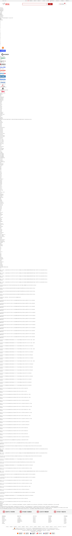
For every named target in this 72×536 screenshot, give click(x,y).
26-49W (1, 159)
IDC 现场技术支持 (2, 507)
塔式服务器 (1, 194)
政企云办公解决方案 (22, 507)
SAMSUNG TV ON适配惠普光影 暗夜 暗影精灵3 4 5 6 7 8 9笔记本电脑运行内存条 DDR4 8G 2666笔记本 (16, 382)
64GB (1, 102)
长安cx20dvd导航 (56, 504)
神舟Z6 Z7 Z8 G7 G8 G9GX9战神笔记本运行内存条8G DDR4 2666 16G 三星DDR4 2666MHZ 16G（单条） (16, 412)
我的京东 (39, 0)
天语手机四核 (45, 504)
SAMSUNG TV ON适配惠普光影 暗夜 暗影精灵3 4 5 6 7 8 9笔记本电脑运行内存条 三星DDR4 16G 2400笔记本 (16, 351)
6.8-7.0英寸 (1, 139)
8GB (0, 103)
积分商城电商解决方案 (5, 508)
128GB (1, 104)
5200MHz (1, 132)
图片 (43, 508)
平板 (0, 256)
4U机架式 (1, 226)
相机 (0, 254)
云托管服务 (34, 507)
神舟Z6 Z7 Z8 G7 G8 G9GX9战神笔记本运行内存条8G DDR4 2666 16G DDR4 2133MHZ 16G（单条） (15, 415)
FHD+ (1, 144)
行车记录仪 (1, 258)
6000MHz (1, 129)
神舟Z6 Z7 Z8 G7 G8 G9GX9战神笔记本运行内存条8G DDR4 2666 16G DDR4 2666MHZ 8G (14, 430)
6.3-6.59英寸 (2, 140)
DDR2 (1, 126)
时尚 (0, 166)
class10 (1, 251)
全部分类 (1, 7)
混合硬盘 (1, 214)
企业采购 (47, 0)
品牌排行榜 (1, 9)
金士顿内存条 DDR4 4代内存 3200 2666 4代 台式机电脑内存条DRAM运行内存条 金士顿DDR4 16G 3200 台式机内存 (17, 321)
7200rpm (1, 217)
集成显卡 (1, 221)
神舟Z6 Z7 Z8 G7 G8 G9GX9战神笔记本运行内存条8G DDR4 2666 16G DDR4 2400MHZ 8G (14, 427)
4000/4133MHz (2, 136)
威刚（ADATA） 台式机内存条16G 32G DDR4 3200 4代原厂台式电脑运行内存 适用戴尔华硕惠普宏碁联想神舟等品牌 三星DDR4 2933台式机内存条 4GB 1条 (23, 471)
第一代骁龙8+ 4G (2, 234)
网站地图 (46, 507)
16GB (1, 111)
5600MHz (1, 131)
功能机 (1, 237)
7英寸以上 (1, 138)
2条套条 (1, 115)
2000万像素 (2, 155)
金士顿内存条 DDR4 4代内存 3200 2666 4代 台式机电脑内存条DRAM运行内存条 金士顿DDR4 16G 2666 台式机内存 (17, 315)
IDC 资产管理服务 (60, 507)
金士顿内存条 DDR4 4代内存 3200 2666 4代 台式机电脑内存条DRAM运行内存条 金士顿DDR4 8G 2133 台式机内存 (17, 309)
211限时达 (19, 518)
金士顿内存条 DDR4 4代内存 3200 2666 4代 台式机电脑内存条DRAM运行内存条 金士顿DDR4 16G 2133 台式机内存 (17, 327)
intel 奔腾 (1, 190)
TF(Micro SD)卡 (2, 192)
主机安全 (64, 507)
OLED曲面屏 (2, 148)
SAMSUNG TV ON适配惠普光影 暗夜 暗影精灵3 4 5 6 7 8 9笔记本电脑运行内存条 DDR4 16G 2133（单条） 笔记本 (17, 348)
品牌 (42, 508)
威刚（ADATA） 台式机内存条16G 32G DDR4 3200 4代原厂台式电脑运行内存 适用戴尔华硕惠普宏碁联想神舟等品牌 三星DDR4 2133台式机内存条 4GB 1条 (23, 282)
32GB (1, 109)
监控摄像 (1, 257)
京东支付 (37, 531)
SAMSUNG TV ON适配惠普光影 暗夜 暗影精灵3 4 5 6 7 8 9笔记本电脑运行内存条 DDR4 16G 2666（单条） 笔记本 (17, 339)
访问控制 (24, 508)
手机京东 (52, 0)
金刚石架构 (1, 163)
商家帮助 (23, 526)
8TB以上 (1, 201)
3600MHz (1, 137)
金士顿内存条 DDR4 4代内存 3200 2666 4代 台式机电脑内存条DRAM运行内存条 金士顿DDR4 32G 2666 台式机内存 (17, 318)
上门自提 (18, 517)
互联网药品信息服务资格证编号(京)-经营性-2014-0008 (40, 528)
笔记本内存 (1, 100)
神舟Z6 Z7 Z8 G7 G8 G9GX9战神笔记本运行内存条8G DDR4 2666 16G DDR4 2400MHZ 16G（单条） (15, 397)
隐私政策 (51, 526)
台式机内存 (1, 98)
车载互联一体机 (2, 504)
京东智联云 (37, 507)
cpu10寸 (10, 504)
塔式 (0, 225)
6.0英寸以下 (2, 142)
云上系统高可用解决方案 (48, 508)
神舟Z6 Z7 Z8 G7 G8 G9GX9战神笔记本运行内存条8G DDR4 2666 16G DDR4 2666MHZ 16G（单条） (15, 409)
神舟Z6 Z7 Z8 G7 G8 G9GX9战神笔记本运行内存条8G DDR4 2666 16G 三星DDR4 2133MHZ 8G (14, 421)
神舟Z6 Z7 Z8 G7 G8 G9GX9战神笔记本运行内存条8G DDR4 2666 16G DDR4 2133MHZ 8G (14, 388)
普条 (0, 120)
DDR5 (1, 123)
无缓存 (1, 219)
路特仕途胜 (35, 504)
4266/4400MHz (2, 135)
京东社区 (43, 526)
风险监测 (47, 526)
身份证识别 (41, 507)
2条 (0, 116)
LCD (0, 150)
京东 (9, 4)
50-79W (1, 158)
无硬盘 (1, 200)
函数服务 (33, 508)
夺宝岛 (65, 517)
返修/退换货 (50, 521)
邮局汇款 (34, 521)
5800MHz (1, 130)
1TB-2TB (1, 205)
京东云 (40, 531)
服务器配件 (1, 197)
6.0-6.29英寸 (2, 141)
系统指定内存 (2, 97)
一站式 (30, 508)
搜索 (50, 4)
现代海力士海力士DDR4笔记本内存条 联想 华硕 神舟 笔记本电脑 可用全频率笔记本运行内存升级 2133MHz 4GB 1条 (17, 291)
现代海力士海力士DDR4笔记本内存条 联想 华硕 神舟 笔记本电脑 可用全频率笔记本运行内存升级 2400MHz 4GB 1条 (17, 294)
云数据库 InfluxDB (11, 507)
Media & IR (64, 526)
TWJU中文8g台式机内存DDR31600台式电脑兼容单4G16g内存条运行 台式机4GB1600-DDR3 (14, 439)
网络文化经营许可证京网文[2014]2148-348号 (40, 529)
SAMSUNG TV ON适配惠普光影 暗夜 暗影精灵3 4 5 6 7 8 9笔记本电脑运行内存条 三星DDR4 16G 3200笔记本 (16, 345)
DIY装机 (65, 518)
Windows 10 (2, 224)
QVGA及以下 (2, 146)
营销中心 (27, 526)
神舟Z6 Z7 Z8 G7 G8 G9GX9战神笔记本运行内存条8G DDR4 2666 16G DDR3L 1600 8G (13, 391)
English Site (59, 526)
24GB (1, 110)
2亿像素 (1, 152)
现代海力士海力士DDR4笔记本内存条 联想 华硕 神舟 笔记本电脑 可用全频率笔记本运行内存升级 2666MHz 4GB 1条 (17, 288)
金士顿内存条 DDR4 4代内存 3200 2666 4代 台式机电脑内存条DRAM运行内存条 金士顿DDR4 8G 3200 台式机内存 (17, 330)
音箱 (0, 253)
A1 (0, 252)
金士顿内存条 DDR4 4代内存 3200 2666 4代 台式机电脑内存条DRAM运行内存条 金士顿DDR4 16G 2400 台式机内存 (17, 324)
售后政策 (49, 517)
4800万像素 (2, 153)
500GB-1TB (2, 203)
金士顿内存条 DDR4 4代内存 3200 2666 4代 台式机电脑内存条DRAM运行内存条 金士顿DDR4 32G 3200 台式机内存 (17, 312)
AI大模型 (1, 242)
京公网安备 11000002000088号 (20, 528)
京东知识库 (1, 8)
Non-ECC (1, 212)
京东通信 (65, 522)
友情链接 (35, 526)
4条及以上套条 (2, 114)
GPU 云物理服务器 (54, 507)
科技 (0, 167)
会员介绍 (3, 518)
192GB (1, 108)
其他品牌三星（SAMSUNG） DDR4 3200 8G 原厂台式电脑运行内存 (10, 297)
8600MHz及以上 (2, 127)
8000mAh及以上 (2, 239)
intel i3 (1, 189)
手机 (0, 255)
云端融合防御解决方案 (37, 508)
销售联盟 (39, 526)
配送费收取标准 (19, 521)
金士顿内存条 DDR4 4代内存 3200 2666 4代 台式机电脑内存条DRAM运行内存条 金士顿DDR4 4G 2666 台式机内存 (17, 303)
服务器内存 (1, 99)
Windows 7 (1, 223)
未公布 (1, 233)
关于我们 (7, 526)
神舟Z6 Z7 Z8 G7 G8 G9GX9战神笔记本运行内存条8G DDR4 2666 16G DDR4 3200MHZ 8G (14, 433)
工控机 (1, 196)
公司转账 (34, 522)
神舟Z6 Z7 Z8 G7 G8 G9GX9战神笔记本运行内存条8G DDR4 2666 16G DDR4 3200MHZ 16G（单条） (15, 394)
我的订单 (35, 0)
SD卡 (1, 193)
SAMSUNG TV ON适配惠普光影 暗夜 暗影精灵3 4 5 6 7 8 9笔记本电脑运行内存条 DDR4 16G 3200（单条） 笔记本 (17, 342)
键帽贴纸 (1, 14)
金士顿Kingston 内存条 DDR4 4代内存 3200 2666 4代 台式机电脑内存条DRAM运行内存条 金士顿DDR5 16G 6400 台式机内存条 (19, 442)
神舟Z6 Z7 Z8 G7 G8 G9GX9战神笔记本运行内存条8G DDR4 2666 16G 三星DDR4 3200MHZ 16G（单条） (16, 403)
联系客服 (3, 523)
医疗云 (44, 507)
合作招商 (19, 526)
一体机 (1, 11)
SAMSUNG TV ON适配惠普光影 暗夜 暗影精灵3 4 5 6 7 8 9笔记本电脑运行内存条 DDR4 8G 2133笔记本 (16, 379)
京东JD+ (65, 523)
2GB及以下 (1, 112)
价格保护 (49, 518)
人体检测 (7, 507)
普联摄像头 (1, 10)
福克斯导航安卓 (50, 504)
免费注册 (31, 0)
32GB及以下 (2, 232)
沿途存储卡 (24, 504)
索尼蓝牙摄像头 (19, 504)
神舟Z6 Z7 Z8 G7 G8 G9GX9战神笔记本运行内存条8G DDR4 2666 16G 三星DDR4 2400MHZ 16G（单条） (16, 406)
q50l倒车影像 (15, 504)
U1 (0, 250)
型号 (14, 507)
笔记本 (1, 259)
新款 (22, 508)
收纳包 (1, 12)
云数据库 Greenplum (12, 508)
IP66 (0, 162)
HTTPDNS (49, 507)
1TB (0, 228)
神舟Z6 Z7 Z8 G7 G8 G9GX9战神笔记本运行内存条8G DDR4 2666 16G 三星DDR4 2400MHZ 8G (14, 424)
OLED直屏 (1, 149)
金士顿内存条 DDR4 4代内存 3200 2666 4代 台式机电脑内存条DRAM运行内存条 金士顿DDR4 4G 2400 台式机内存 (17, 306)
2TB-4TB (1, 204)
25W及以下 (1, 160)
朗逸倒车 (7, 504)
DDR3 (1, 125)
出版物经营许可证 (29, 529)
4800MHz (1, 134)
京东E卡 (65, 521)
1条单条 (1, 117)
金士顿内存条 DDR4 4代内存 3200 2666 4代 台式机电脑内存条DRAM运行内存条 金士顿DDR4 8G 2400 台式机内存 (17, 333)
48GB (1, 107)
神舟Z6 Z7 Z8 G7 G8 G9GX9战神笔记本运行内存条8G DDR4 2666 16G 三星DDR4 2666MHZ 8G (14, 400)
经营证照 (48, 530)
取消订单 (49, 522)
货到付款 (34, 517)
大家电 (3, 522)
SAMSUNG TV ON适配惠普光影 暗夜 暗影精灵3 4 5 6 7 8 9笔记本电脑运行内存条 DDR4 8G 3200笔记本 (16, 385)
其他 (0, 199)
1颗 (0, 198)
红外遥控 (1, 245)
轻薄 (0, 243)
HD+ (0, 145)
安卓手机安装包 (40, 504)
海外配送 (18, 522)
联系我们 (11, 526)
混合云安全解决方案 (19, 508)
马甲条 (1, 121)
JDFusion (27, 508)
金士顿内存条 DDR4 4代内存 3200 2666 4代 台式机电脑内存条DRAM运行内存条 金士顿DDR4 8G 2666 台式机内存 (17, 336)
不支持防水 (1, 164)
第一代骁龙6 (2, 235)
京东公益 (55, 526)
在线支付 (34, 518)
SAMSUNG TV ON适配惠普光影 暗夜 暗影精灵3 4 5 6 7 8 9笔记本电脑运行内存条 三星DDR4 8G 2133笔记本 (16, 376)
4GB (0, 105)
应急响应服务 (30, 507)
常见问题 (3, 521)
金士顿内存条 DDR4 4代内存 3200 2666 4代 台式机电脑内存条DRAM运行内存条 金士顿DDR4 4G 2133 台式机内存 (17, 300)
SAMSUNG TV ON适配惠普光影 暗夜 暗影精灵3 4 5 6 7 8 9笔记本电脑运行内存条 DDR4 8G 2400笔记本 (16, 373)
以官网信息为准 (2, 157)
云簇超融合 (17, 507)
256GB (1, 106)
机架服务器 (1, 195)
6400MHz (1, 128)
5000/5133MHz (2, 133)
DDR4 (1, 124)
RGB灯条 (1, 122)
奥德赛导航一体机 (30, 504)
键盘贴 (1, 13)
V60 (0, 248)
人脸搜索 (26, 507)
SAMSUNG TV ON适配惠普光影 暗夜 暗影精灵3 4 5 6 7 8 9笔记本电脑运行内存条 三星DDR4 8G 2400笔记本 (16, 465)
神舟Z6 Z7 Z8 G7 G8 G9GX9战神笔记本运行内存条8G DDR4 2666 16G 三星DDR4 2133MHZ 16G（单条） (16, 418)
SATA (1, 215)
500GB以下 (1, 202)
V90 (0, 247)
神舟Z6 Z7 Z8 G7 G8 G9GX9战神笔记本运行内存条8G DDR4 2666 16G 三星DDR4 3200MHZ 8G (14, 436)
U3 (0, 249)
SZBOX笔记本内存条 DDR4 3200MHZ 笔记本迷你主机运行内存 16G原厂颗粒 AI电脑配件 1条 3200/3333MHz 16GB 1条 (18, 285)
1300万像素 (2, 154)
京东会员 (43, 0)
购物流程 (3, 517)
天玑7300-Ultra (2, 236)
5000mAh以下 (2, 240)
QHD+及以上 (2, 143)
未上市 (1, 147)
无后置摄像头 (2, 156)
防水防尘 (1, 244)
